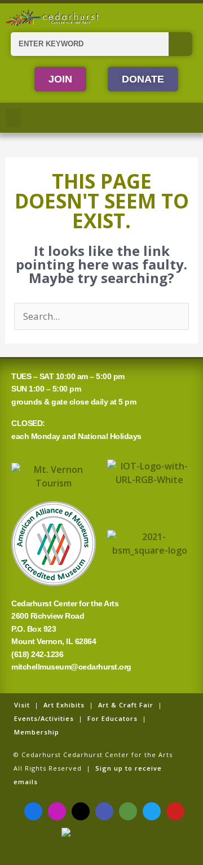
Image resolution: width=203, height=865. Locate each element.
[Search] (180, 44)
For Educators (112, 718)
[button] (13, 117)
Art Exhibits (64, 705)
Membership (36, 732)
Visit (22, 705)
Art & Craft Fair (125, 705)
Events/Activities (44, 718)
